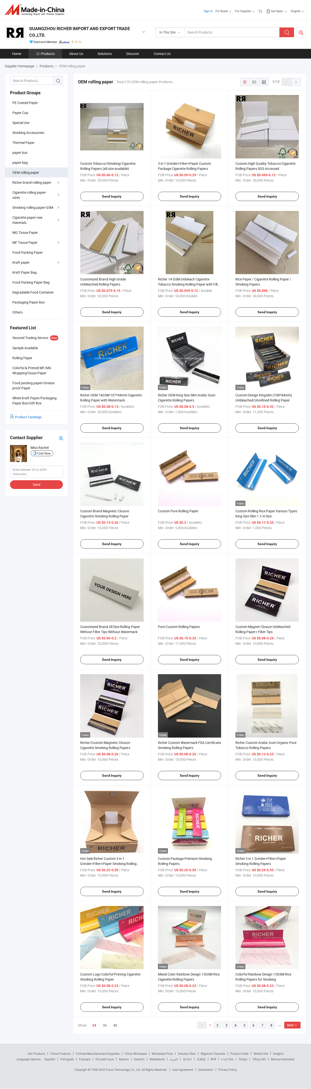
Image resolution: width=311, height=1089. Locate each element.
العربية (174, 1059)
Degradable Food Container (33, 292)
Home (16, 53)
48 (115, 1025)
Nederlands (157, 1059)
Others (17, 312)
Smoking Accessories (28, 132)
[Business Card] (61, 438)
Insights (278, 1053)
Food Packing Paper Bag (31, 282)
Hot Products (36, 1053)
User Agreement (182, 1070)
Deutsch (139, 1059)
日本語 (201, 1059)
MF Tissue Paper (24, 242)
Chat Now (44, 453)
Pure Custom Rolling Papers (179, 626)
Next (290, 1025)
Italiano (124, 1059)
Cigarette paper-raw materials (27, 220)
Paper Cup (20, 112)
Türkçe (243, 1059)
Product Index (239, 1053)
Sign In (208, 11)
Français (84, 1059)
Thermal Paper (23, 142)
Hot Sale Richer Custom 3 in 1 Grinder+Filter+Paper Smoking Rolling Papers (108, 863)
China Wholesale (136, 1053)
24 (94, 1025)
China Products (60, 1053)
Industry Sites (187, 1053)
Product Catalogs (28, 417)
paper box (19, 152)
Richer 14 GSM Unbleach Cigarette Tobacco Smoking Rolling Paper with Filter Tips (189, 284)
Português (67, 1059)
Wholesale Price (162, 1053)
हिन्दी (213, 1059)
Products (48, 53)
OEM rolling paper (25, 172)
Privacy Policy (227, 1070)
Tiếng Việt (259, 1059)
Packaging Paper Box (28, 302)
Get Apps (277, 11)
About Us (76, 53)
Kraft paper (21, 262)
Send (36, 484)
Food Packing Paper (27, 252)
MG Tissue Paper (25, 232)
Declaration (205, 1070)
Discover (132, 53)
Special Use (20, 122)
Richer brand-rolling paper (31, 182)
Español (49, 1059)
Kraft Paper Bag (24, 272)
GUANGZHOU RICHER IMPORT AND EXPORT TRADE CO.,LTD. (79, 32)
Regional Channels (213, 1053)
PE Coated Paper (25, 102)
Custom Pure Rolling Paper (178, 511)
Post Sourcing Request (301, 32)
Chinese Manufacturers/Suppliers (98, 1053)
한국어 (187, 1059)
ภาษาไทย (227, 1059)
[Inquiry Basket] (260, 11)
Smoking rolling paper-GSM (32, 207)
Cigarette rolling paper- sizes (29, 195)
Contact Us (162, 53)
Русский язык (104, 1059)
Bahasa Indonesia (282, 1059)
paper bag (20, 162)
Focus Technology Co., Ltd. (124, 1070)
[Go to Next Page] (296, 82)
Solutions (105, 53)
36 (105, 1025)
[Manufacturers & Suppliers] (36, 9)
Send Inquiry (111, 196)
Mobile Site (261, 1053)
